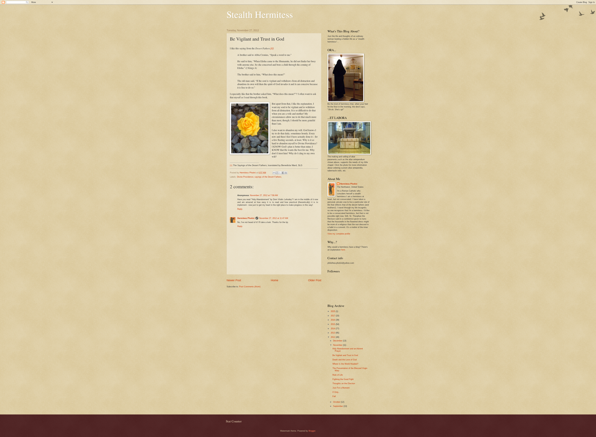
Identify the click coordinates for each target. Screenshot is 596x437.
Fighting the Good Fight (343, 379)
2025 (333, 311)
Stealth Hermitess (260, 14)
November (338, 345)
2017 (333, 315)
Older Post (314, 280)
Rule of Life (337, 375)
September (338, 406)
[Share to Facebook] (282, 172)
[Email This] (274, 172)
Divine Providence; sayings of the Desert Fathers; (259, 177)
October (337, 402)
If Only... (336, 392)
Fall (334, 396)
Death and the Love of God (344, 359)
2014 (333, 328)
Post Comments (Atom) (249, 286)
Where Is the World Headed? (345, 364)
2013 (333, 333)
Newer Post (234, 280)
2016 (333, 320)
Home (274, 280)
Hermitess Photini (246, 218)
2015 (333, 324)
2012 (333, 337)
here (343, 250)
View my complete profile (338, 234)
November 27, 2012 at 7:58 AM (264, 195)
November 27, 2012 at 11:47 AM (273, 218)
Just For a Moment (341, 388)
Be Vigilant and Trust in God (345, 355)
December (338, 341)
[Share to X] (280, 172)
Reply (239, 209)
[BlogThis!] (277, 172)
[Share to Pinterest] (285, 172)
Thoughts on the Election (343, 383)
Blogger (312, 431)
